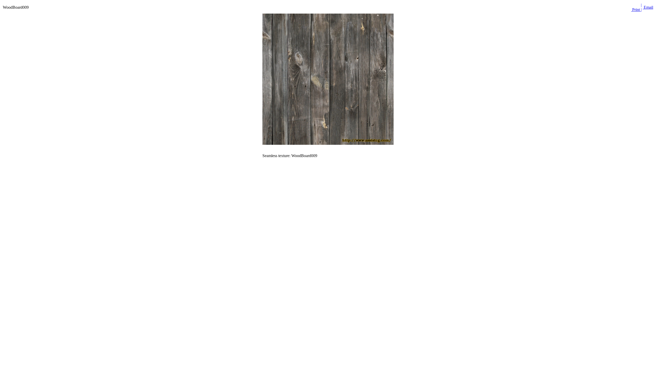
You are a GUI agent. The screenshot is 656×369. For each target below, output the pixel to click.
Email (648, 7)
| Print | (636, 7)
